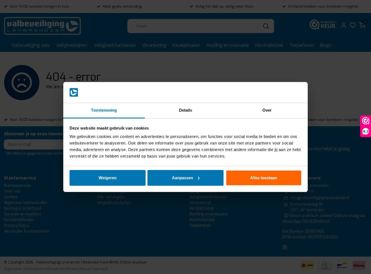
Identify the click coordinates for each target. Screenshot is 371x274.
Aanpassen (182, 177)
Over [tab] (267, 110)
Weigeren (108, 177)
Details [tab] (185, 110)
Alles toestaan (263, 177)
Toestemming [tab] (104, 110)
